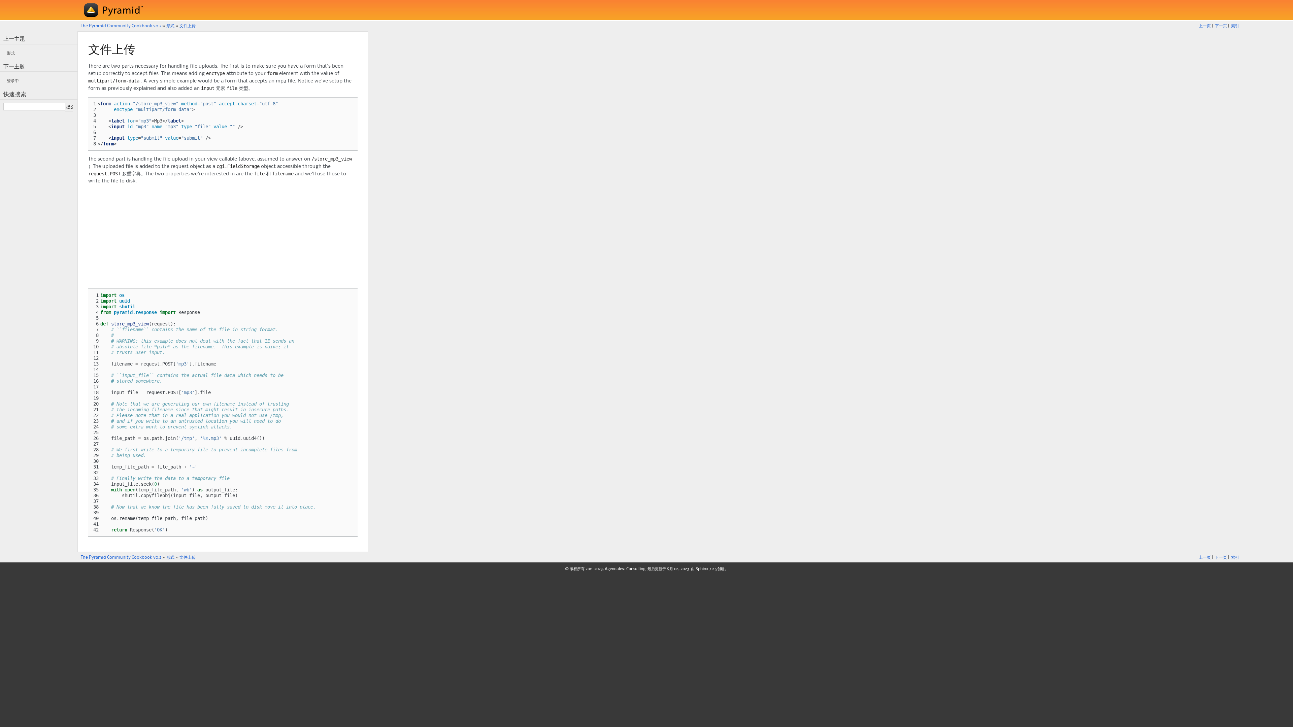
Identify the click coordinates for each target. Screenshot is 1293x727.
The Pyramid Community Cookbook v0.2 (121, 26)
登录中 (13, 81)
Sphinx (702, 569)
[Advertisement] (223, 236)
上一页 (1205, 26)
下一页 (1221, 26)
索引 (1235, 26)
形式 (170, 26)
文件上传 (187, 26)
